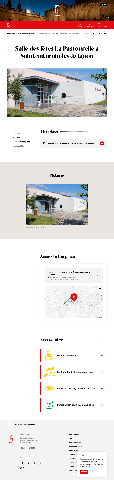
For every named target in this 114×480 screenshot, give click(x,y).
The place (17, 133)
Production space (75, 446)
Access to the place (21, 142)
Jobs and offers (75, 442)
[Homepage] (8, 25)
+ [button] (100, 288)
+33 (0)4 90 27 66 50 (27, 448)
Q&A (70, 438)
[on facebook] (93, 33)
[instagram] (29, 462)
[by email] (105, 33)
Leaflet (100, 317)
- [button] (100, 291)
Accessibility (18, 146)
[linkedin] (35, 462)
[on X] (99, 33)
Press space (73, 450)
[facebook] (23, 462)
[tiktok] (41, 462)
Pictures (16, 138)
